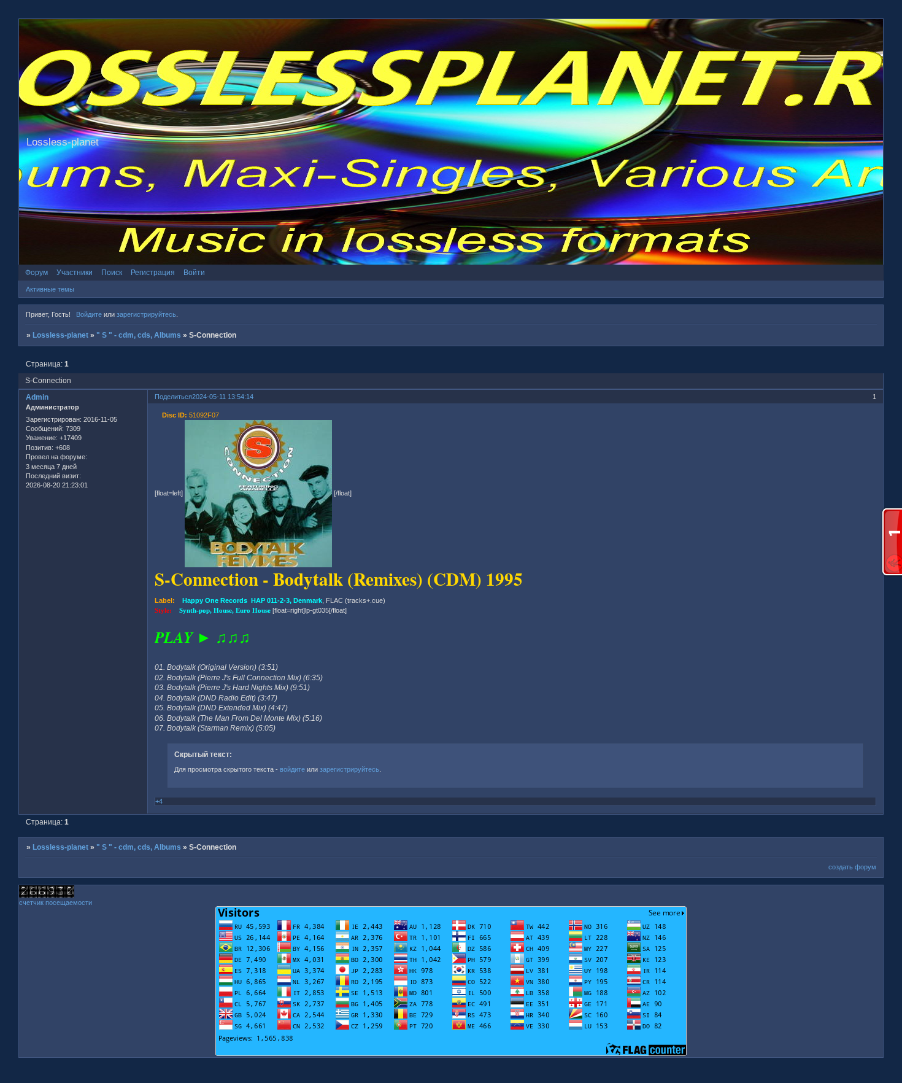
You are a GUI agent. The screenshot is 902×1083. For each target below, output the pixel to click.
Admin (37, 397)
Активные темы (50, 289)
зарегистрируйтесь (146, 314)
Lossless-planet (60, 335)
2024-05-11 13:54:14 (222, 396)
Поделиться (173, 396)
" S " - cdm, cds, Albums (138, 335)
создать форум (852, 867)
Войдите (89, 314)
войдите (292, 769)
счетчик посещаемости (55, 902)
